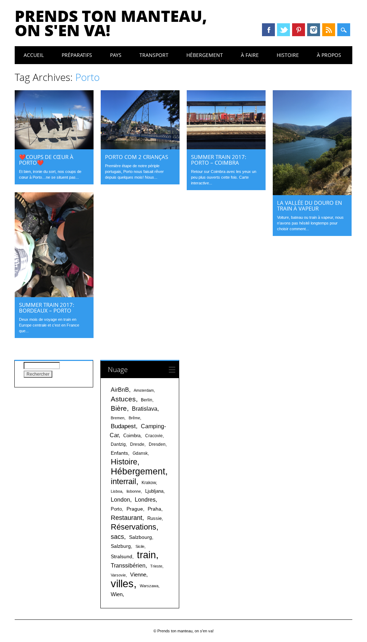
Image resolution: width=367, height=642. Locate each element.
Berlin (146, 399)
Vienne (138, 574)
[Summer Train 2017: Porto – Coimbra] (226, 147)
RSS (328, 29)
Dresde (137, 444)
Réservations (133, 526)
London (120, 500)
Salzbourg (140, 537)
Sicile (139, 546)
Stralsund (121, 556)
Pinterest (298, 29)
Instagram (313, 29)
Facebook (268, 29)
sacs (117, 536)
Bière (119, 408)
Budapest (123, 426)
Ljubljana (154, 491)
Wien (117, 594)
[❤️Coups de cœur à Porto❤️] (54, 147)
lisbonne (134, 491)
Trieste (156, 566)
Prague (135, 509)
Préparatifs (77, 55)
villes (122, 583)
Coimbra (131, 435)
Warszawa (149, 586)
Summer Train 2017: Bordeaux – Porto (46, 307)
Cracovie (154, 435)
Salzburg (121, 546)
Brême (134, 418)
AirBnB (120, 389)
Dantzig (118, 444)
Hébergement (204, 55)
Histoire (288, 55)
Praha (154, 509)
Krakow (149, 482)
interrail (123, 481)
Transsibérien (128, 565)
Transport (153, 55)
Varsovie (118, 575)
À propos (329, 55)
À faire (250, 55)
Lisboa (116, 491)
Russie (154, 518)
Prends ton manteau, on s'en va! (111, 23)
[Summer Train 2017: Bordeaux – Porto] (54, 295)
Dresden (157, 444)
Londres (145, 500)
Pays (115, 55)
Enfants (119, 453)
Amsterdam (144, 390)
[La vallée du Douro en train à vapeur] (312, 193)
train (146, 554)
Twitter (283, 29)
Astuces (123, 399)
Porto (116, 509)
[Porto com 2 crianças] (140, 147)
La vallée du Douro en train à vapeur (309, 205)
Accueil (34, 55)
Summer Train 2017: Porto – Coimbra (218, 159)
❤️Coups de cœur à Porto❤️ (46, 159)
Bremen (117, 418)
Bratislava (144, 409)
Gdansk (140, 453)
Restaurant (126, 517)
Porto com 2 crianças (136, 156)
